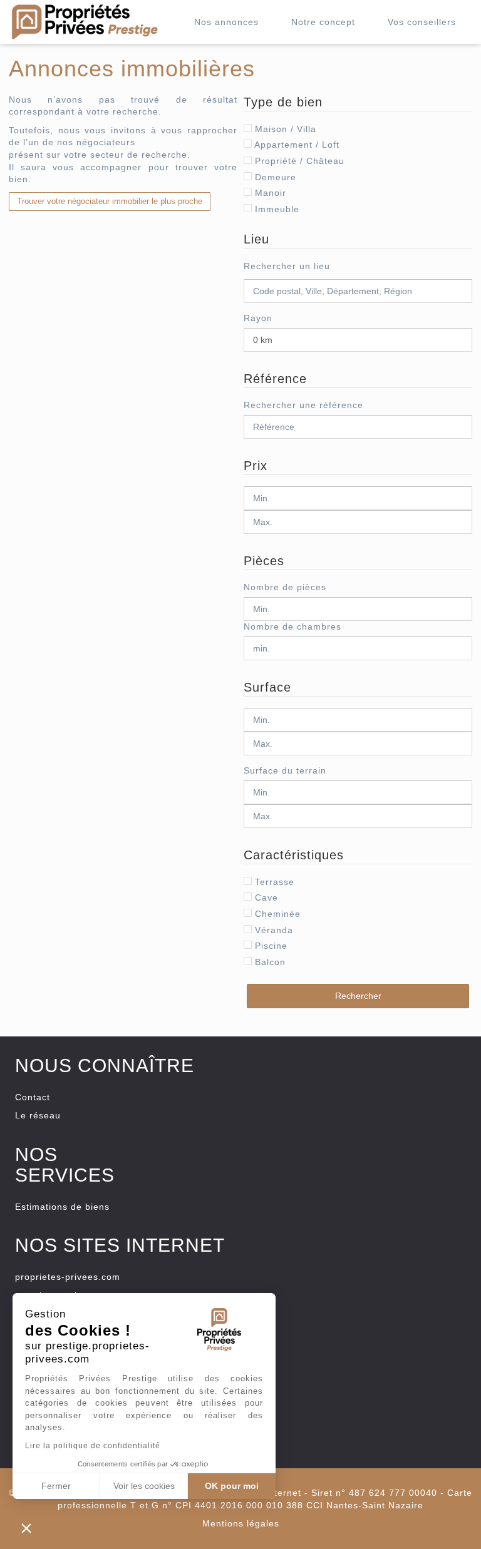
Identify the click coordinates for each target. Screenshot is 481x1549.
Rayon (258, 318)
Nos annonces (226, 22)
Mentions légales (240, 1523)
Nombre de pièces (285, 587)
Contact (32, 1097)
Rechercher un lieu (287, 266)
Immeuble (275, 209)
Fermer (56, 1486)
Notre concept (323, 22)
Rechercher (358, 996)
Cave (265, 897)
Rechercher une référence (303, 405)
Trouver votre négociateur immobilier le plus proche (109, 201)
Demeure (274, 177)
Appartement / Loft (295, 145)
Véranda (272, 930)
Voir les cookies (144, 1486)
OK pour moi (232, 1486)
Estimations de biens (62, 1207)
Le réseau (38, 1115)
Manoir (269, 193)
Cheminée (276, 914)
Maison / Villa (284, 129)
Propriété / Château (298, 161)
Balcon (269, 962)
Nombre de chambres (292, 626)
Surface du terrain (285, 770)
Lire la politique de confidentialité (92, 1445)
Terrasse (273, 882)
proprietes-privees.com (67, 1277)
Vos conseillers (422, 22)
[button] (26, 1528)
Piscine (269, 946)
